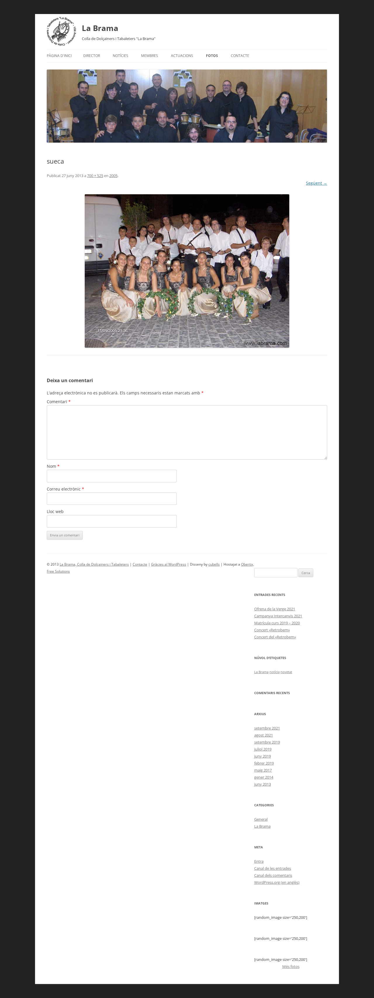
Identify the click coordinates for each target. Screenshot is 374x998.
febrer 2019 (264, 763)
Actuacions (182, 55)
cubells (214, 564)
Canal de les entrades (272, 868)
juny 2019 (262, 756)
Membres (149, 55)
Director (91, 55)
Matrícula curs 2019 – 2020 (277, 623)
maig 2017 (263, 770)
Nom (53, 466)
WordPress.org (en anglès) (276, 882)
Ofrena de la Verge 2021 (274, 608)
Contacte (240, 55)
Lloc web (55, 511)
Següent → (316, 183)
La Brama (100, 28)
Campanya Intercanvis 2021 (278, 615)
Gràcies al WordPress (168, 564)
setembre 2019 (267, 742)
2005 (113, 175)
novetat (286, 672)
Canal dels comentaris (273, 875)
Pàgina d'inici (59, 55)
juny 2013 (262, 784)
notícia (274, 672)
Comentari (59, 401)
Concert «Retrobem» (272, 630)
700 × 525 (95, 175)
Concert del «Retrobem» (275, 637)
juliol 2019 (262, 749)
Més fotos (290, 966)
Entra (259, 861)
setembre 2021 (267, 728)
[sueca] (187, 271)
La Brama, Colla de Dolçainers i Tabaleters (94, 564)
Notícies (120, 55)
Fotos (212, 55)
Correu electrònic (65, 489)
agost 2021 (263, 735)
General (261, 819)
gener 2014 (263, 777)
